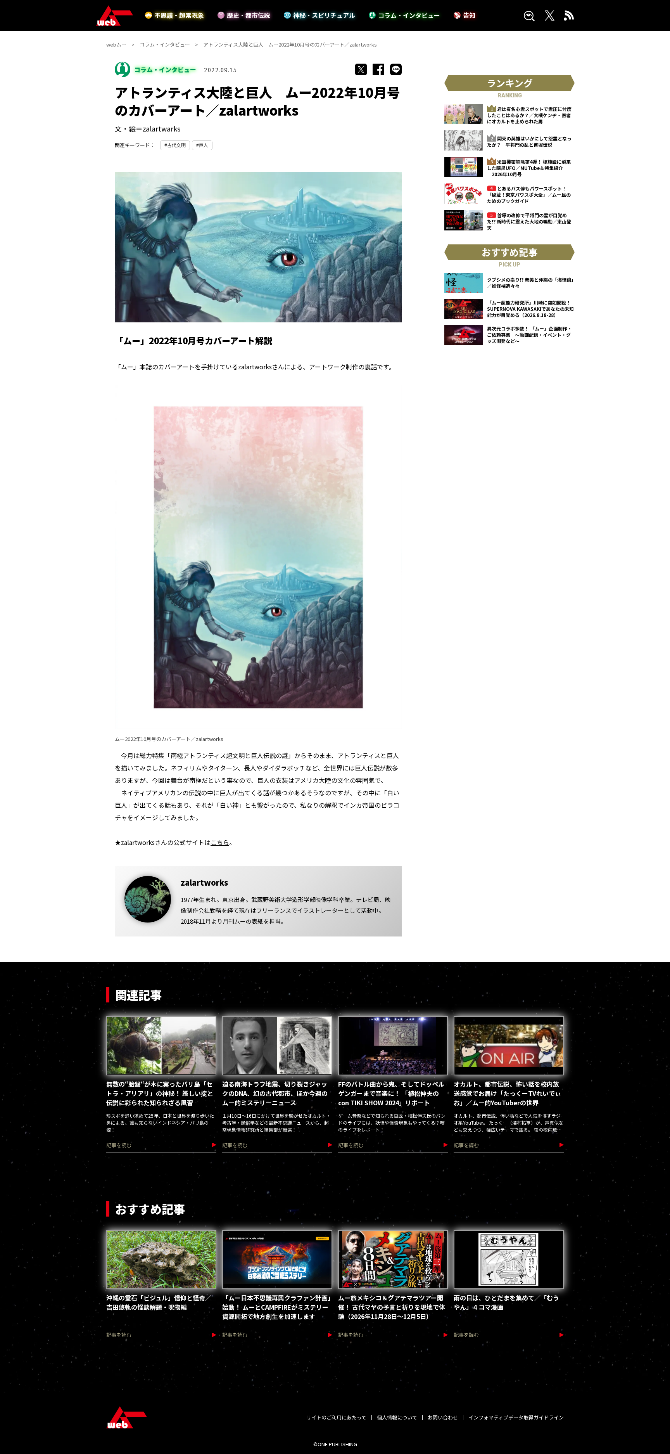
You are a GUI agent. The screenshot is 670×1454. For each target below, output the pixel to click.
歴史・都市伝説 (248, 15)
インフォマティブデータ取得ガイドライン (516, 1417)
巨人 (203, 145)
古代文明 (176, 145)
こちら (220, 842)
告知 (469, 15)
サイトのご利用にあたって (336, 1417)
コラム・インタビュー (409, 15)
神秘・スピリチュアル (324, 15)
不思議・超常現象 (179, 15)
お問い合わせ (443, 1417)
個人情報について (397, 1417)
